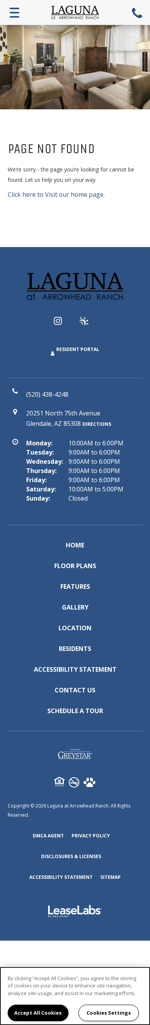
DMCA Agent (48, 835)
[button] (62, 324)
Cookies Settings (109, 1012)
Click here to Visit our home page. (56, 194)
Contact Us (75, 690)
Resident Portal (77, 349)
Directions (96, 424)
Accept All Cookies (38, 1012)
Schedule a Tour (75, 711)
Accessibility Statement (75, 669)
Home (75, 545)
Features (75, 586)
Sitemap (110, 877)
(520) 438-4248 (138, 12)
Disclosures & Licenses (71, 856)
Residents (75, 648)
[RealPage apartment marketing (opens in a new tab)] (75, 912)
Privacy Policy (91, 835)
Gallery (75, 607)
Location (75, 628)
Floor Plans (75, 566)
